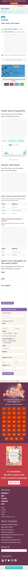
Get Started (3, 11)
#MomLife (4, 501)
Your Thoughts (6, 285)
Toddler (4, 498)
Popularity (13, 59)
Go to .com (20, 6)
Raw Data (12, 141)
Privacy (3, 512)
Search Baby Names (8, 373)
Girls (15, 333)
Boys (10, 333)
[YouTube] (3, 561)
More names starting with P (13, 567)
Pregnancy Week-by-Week (9, 524)
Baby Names (5, 9)
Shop (3, 504)
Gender (4, 331)
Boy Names (11, 381)
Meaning (4, 351)
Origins (21, 12)
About (3, 507)
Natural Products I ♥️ (7, 537)
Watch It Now (14, 3)
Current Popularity (8, 338)
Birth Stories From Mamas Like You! (12, 535)
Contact (3, 510)
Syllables (6, 365)
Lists (17, 12)
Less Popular (7, 342)
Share (8, 59)
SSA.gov (16, 159)
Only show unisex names (9, 336)
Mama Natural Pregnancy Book (11, 540)
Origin (4, 345)
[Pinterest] (15, 561)
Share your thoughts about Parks (15, 55)
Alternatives (19, 59)
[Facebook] (5, 561)
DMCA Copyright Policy (8, 517)
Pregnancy (5, 493)
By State (21, 141)
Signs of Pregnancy (7, 529)
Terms (3, 514)
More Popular (12, 341)
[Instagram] (12, 561)
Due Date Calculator (7, 532)
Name (3, 272)
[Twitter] (8, 561)
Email (2, 279)
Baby (2, 496)
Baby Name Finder (7, 527)
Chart (4, 141)
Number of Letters (7, 357)
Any (5, 333)
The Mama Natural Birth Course (11, 542)
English (20, 29)
